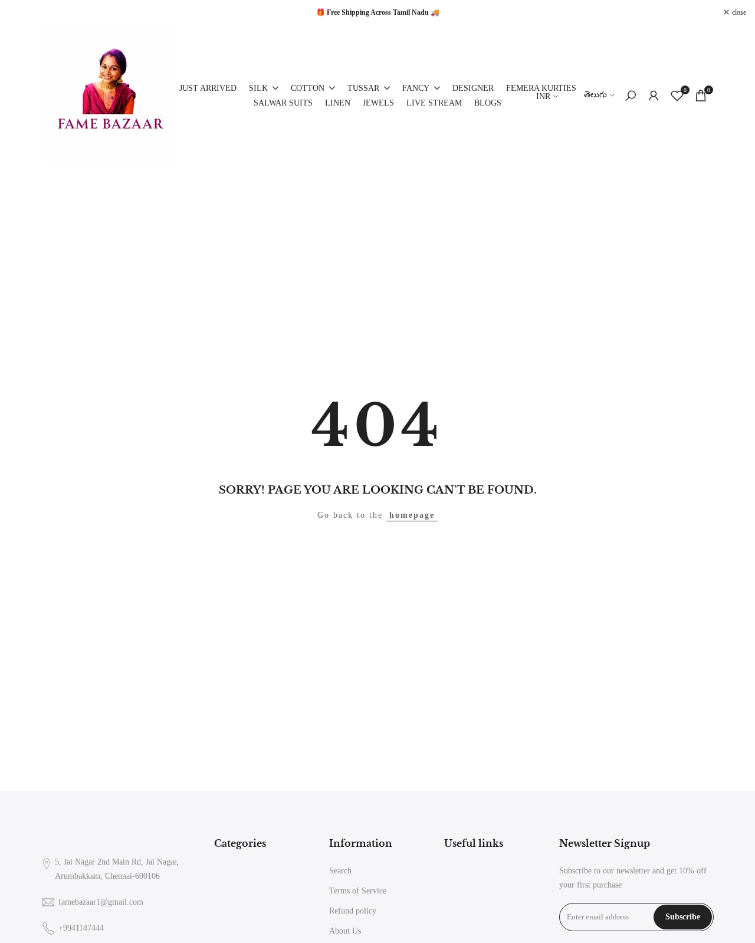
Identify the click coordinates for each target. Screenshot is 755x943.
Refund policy (352, 910)
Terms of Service (357, 890)
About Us (345, 930)
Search (340, 870)
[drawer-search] (630, 96)
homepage (412, 515)
